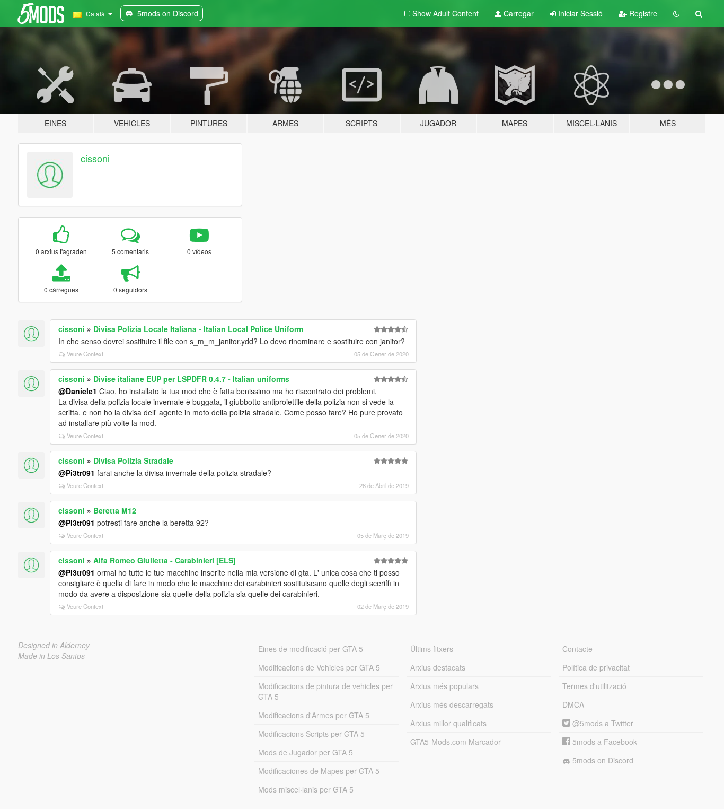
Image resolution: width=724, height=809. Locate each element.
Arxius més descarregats (451, 704)
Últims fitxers (431, 648)
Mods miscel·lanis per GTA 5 (306, 789)
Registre (642, 13)
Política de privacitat (596, 667)
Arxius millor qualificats (448, 723)
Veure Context (85, 354)
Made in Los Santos (51, 655)
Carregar (517, 13)
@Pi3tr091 (76, 472)
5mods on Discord (601, 760)
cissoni (95, 158)
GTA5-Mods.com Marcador (455, 741)
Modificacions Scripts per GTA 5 (311, 733)
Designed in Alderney (54, 645)
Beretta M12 (114, 510)
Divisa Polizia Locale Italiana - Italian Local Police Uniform (198, 329)
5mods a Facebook (603, 741)
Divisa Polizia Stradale (133, 460)
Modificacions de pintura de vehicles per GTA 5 (325, 691)
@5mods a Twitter (601, 723)
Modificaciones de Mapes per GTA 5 (318, 770)
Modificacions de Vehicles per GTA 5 (319, 667)
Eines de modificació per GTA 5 (310, 648)
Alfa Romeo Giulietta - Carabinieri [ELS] (164, 560)
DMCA (573, 704)
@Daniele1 (77, 391)
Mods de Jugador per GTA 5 (305, 752)
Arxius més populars (444, 686)
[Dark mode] (676, 13)
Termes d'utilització (594, 686)
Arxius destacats (437, 667)
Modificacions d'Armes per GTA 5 (313, 715)
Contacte (577, 648)
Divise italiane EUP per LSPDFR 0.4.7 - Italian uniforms (191, 378)
